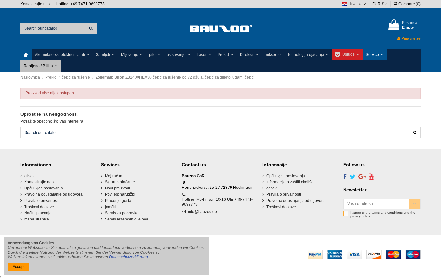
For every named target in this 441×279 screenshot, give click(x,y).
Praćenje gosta (118, 201)
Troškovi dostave (39, 207)
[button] (62, 54)
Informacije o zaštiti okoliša (289, 182)
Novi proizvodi (117, 188)
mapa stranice (36, 219)
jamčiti (110, 207)
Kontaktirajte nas (35, 4)
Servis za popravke (121, 213)
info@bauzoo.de (202, 211)
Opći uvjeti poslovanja (43, 188)
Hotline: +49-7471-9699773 (81, 4)
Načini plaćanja (38, 213)
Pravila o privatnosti (41, 201)
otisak (29, 176)
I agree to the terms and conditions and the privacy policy (382, 214)
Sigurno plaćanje (120, 182)
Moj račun (113, 176)
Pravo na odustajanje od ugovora (53, 194)
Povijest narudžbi (120, 194)
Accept (19, 266)
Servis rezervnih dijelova (126, 219)
